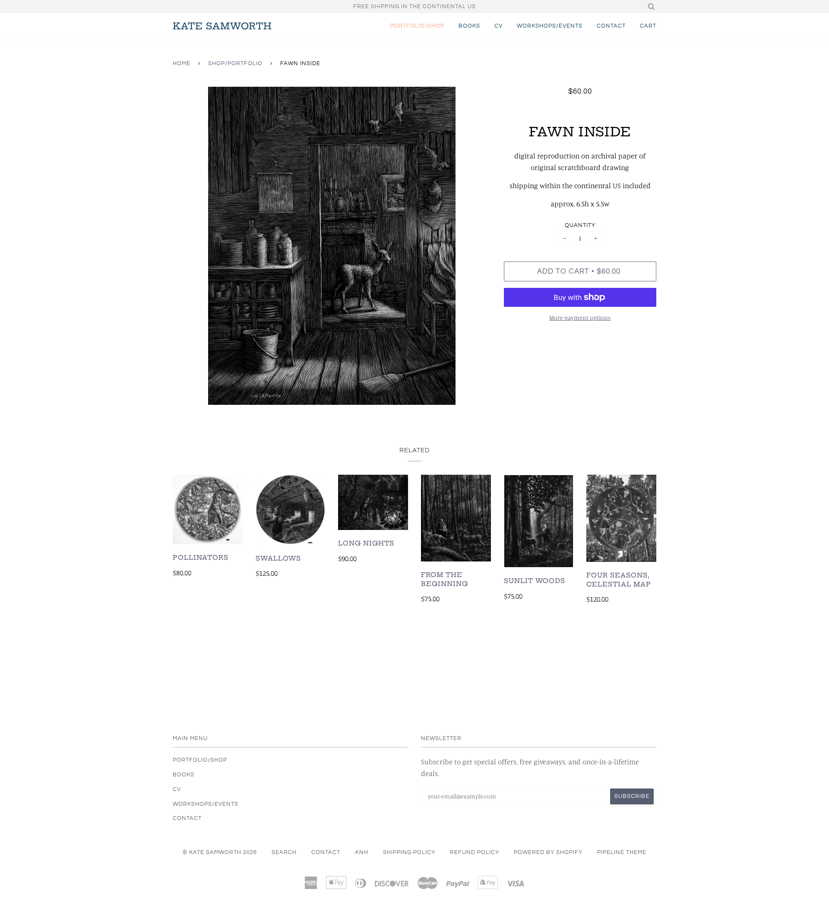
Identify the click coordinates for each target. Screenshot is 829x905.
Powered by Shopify (548, 852)
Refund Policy (474, 852)
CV (498, 26)
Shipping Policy (409, 852)
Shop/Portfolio (235, 63)
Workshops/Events (549, 26)
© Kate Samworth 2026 (220, 852)
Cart (648, 26)
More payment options (580, 317)
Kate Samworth (222, 26)
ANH (361, 852)
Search (284, 852)
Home (181, 63)
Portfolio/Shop (417, 26)
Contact (611, 26)
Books (469, 26)
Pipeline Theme (621, 852)
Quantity (580, 225)
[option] (332, 246)
